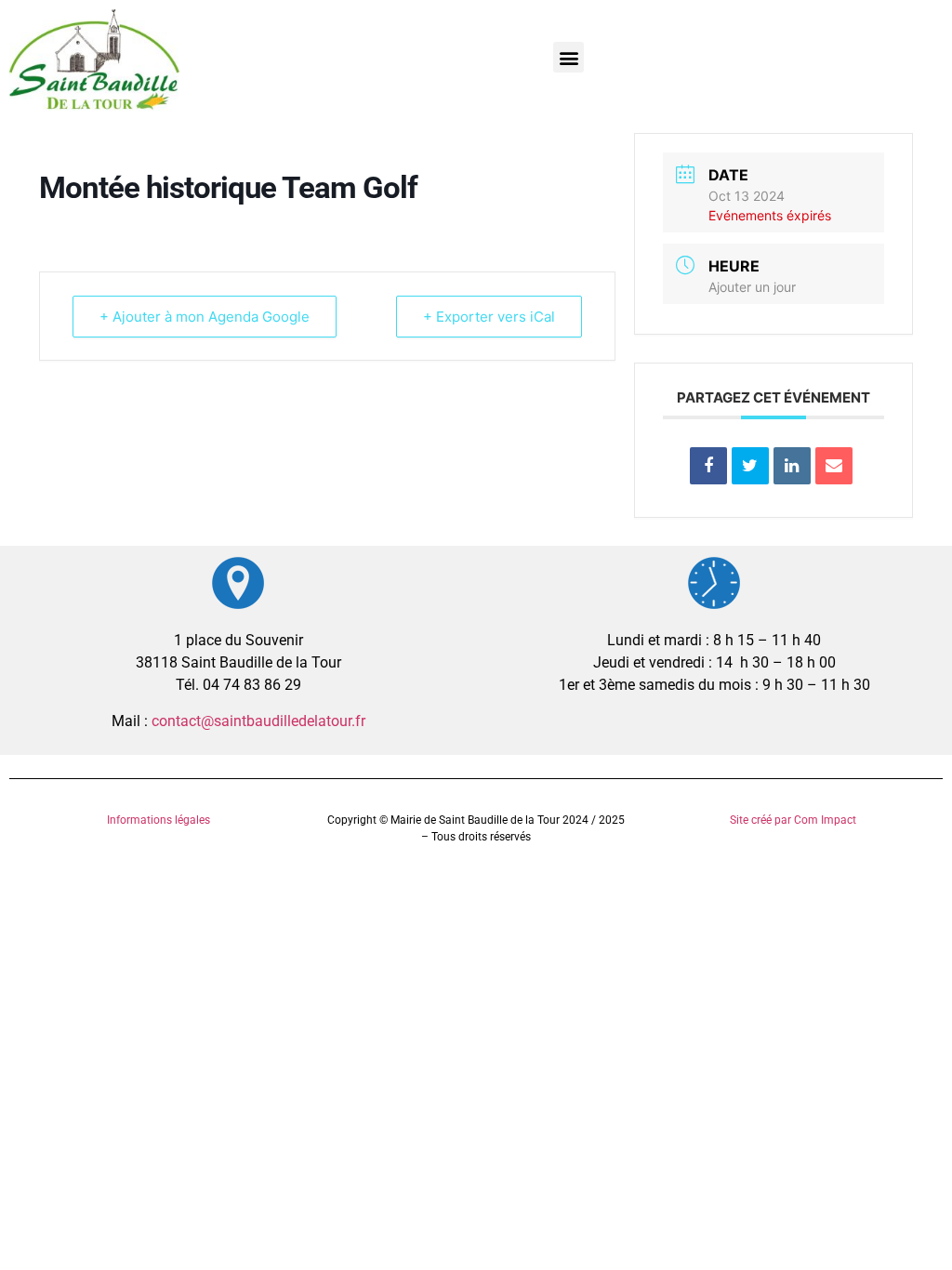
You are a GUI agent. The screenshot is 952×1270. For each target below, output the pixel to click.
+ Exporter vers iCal (489, 316)
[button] (568, 57)
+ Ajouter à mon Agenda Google (204, 316)
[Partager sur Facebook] (708, 465)
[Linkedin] (792, 465)
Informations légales (158, 820)
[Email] (834, 465)
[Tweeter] (750, 465)
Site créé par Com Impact (793, 820)
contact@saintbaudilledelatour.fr (258, 721)
